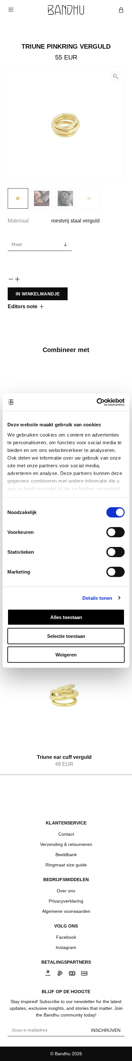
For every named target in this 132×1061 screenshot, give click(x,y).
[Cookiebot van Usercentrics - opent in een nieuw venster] (97, 402)
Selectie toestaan (66, 636)
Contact (66, 834)
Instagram (66, 947)
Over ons (66, 890)
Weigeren (66, 654)
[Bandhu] (66, 10)
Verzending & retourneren (66, 844)
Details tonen (97, 597)
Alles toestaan (66, 617)
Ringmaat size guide (66, 864)
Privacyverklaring (66, 901)
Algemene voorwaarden (66, 911)
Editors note (22, 306)
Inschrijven (105, 1030)
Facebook (66, 937)
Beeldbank (66, 854)
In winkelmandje (38, 293)
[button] (66, 125)
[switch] (115, 532)
